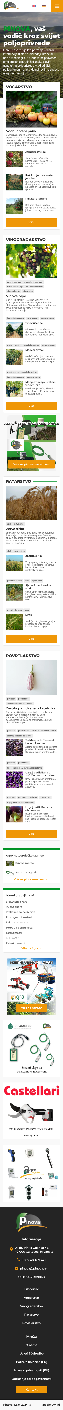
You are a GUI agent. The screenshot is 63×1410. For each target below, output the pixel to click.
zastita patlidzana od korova (19, 736)
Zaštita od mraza (17, 922)
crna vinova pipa (14, 282)
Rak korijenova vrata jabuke (39, 177)
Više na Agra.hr (31, 948)
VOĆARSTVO (19, 87)
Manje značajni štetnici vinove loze (40, 384)
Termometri (14, 932)
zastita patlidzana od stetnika (19, 703)
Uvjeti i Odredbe (32, 1353)
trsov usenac (32, 318)
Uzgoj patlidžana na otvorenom (38, 809)
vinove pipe (28, 291)
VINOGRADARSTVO (26, 239)
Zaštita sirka (33, 555)
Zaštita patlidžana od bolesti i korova (39, 742)
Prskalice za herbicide (20, 912)
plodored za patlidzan (27, 797)
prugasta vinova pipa (33, 282)
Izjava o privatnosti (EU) (31, 1370)
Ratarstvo (31, 1314)
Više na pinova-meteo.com (31, 464)
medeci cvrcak (13, 345)
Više (31, 222)
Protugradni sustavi (19, 917)
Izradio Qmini (51, 1405)
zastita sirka (19, 551)
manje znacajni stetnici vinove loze (22, 372)
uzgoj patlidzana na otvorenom (20, 803)
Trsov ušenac (34, 323)
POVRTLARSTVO (23, 655)
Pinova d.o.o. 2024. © (17, 1405)
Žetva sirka (15, 529)
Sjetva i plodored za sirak (38, 587)
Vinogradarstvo (31, 1306)
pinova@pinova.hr (33, 1268)
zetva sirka (18, 524)
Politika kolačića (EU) (31, 1362)
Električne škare (16, 901)
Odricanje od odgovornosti (32, 1379)
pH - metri (12, 938)
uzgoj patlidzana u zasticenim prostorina (24, 768)
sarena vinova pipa (15, 287)
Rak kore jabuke (36, 198)
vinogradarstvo (13, 291)
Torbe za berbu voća (19, 927)
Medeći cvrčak (34, 350)
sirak (9, 524)
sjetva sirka (37, 581)
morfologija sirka (14, 610)
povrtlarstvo (23, 699)
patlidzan (11, 699)
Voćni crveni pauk (21, 131)
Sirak (28, 614)
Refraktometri (15, 943)
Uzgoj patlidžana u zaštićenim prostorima (40, 774)
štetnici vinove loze (34, 287)
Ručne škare (14, 906)
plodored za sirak (14, 581)
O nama (31, 1345)
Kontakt (32, 1389)
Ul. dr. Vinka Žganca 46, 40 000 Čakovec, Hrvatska (34, 1249)
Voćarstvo (31, 1298)
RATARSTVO (18, 481)
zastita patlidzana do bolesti (44, 730)
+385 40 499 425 (34, 1260)
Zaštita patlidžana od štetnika (30, 708)
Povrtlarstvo (31, 1323)
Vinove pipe (16, 296)
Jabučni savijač (35, 151)
